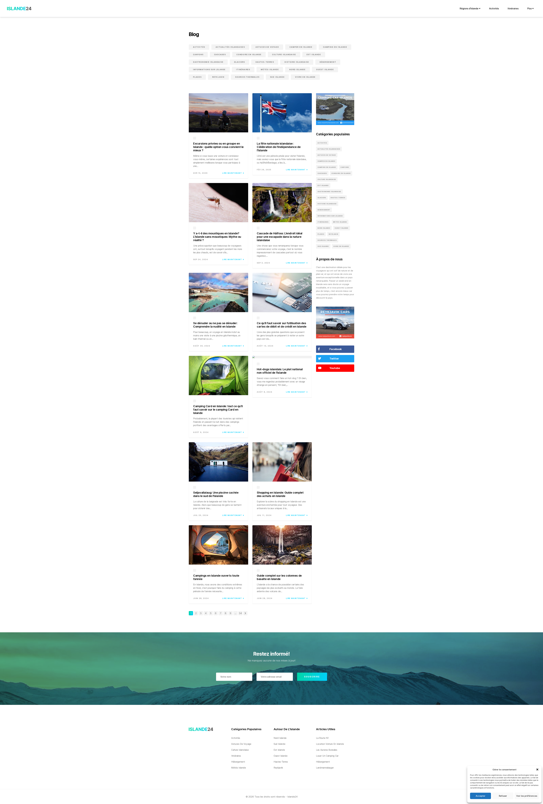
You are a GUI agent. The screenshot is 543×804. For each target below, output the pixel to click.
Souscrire (312, 676)
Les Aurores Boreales (326, 749)
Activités (494, 8)
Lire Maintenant (232, 173)
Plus (529, 8)
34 (240, 613)
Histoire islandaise (297, 62)
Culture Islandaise (284, 54)
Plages (197, 77)
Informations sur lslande (209, 69)
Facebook (335, 349)
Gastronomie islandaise (208, 62)
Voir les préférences (526, 796)
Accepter (480, 796)
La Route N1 (322, 738)
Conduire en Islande (248, 54)
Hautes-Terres (265, 62)
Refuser (503, 796)
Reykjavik (218, 77)
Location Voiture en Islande (330, 743)
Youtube (334, 368)
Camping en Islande (335, 47)
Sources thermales (247, 77)
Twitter (334, 358)
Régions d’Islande (469, 8)
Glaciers (239, 62)
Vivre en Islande (305, 77)
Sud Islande (277, 77)
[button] (537, 769)
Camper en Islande (300, 47)
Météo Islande (270, 69)
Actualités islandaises (230, 47)
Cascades (220, 54)
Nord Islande (297, 69)
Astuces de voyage (267, 47)
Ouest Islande (325, 69)
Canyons (198, 54)
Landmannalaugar (325, 767)
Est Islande (314, 54)
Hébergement (328, 62)
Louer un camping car (327, 755)
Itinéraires (513, 8)
